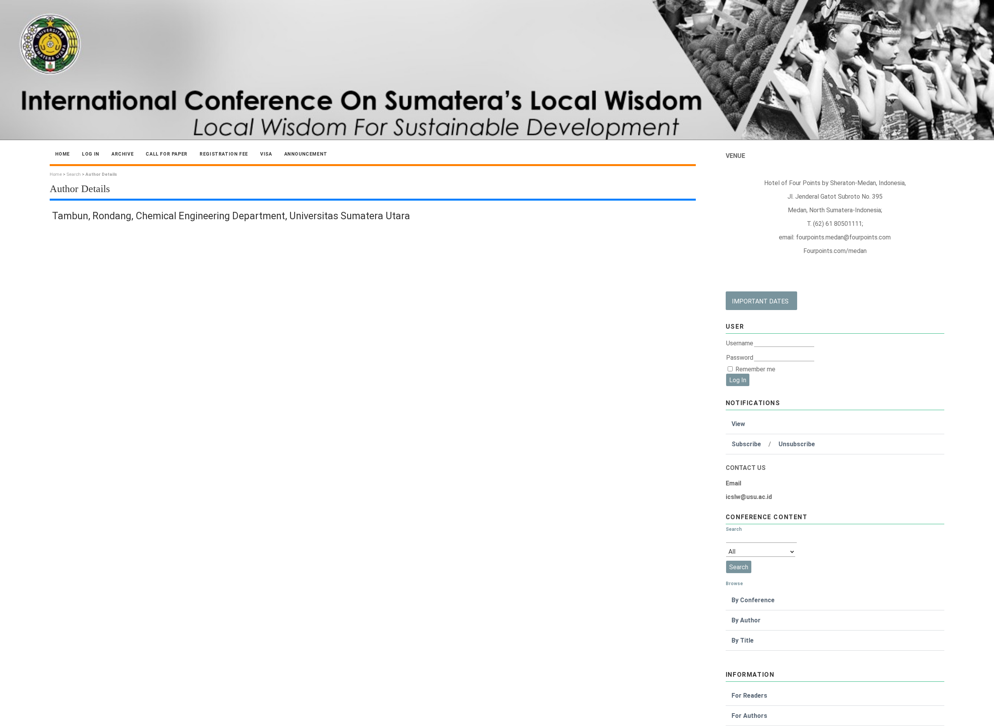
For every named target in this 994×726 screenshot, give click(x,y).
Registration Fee (224, 154)
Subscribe (746, 444)
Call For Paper (166, 154)
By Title (743, 640)
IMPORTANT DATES (760, 301)
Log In (90, 154)
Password (739, 357)
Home (62, 154)
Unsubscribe (797, 444)
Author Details (101, 174)
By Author (746, 620)
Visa (266, 154)
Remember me (755, 369)
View (738, 424)
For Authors (749, 715)
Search (73, 174)
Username (739, 343)
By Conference (753, 600)
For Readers (749, 695)
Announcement (305, 154)
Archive (122, 154)
